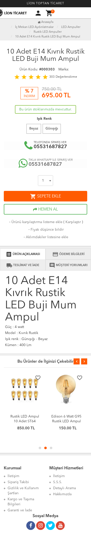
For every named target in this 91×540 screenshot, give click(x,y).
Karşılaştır (73, 222)
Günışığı (52, 128)
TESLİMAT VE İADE (22, 265)
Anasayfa (46, 22)
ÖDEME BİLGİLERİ (68, 254)
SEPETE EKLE (45, 196)
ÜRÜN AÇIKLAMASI (23, 254)
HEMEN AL (47, 209)
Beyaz (33, 128)
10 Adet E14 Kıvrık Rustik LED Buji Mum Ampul (47, 36)
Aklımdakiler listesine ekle (45, 237)
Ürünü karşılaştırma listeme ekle (35, 222)
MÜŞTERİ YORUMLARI (68, 265)
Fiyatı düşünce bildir (46, 229)
